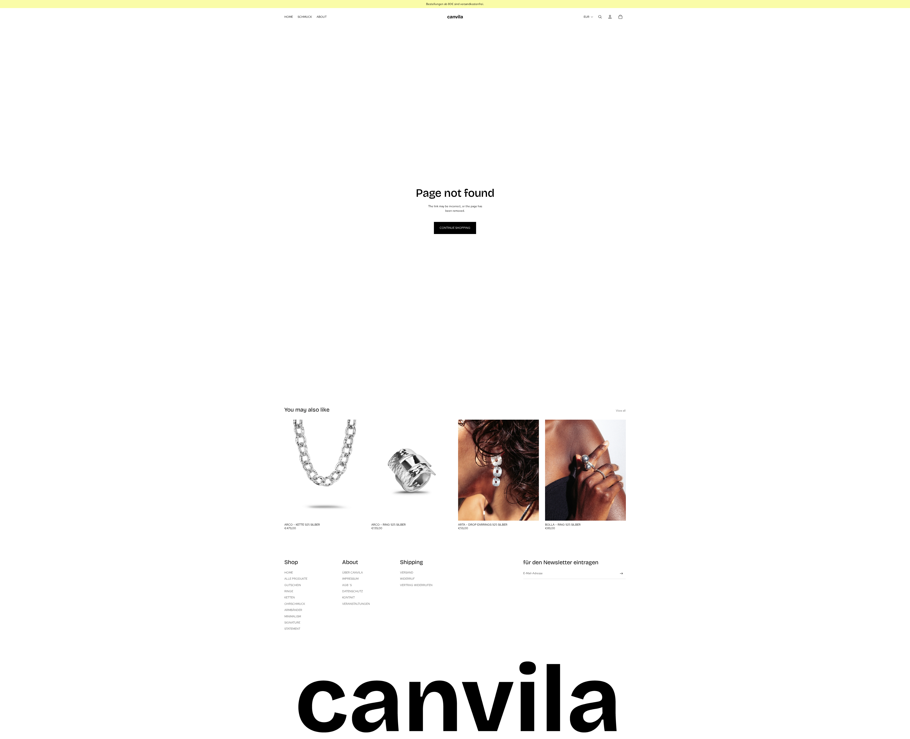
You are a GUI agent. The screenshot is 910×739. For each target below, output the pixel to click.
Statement (292, 629)
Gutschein (292, 585)
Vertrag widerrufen (416, 585)
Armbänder (293, 610)
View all (621, 411)
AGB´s (347, 585)
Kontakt (348, 597)
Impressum (350, 579)
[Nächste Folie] (358, 470)
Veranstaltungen (356, 604)
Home (288, 572)
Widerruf (407, 579)
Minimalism (292, 616)
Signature (292, 622)
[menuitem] (288, 17)
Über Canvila (352, 572)
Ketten (289, 597)
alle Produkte (295, 579)
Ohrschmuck (294, 604)
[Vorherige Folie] (291, 470)
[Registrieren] (621, 573)
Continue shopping (455, 228)
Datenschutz (352, 591)
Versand (406, 572)
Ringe (288, 591)
